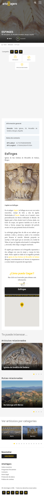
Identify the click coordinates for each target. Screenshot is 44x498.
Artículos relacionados (22, 67)
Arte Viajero (11, 4)
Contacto (5, 472)
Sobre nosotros (7, 467)
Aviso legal (5, 474)
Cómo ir (28, 59)
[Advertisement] (22, 94)
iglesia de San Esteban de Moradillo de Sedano (23, 257)
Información (15, 59)
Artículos (10, 44)
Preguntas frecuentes (9, 470)
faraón (17, 215)
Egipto (16, 210)
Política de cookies (8, 479)
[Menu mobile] (39, 3)
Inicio (5, 44)
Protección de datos (8, 477)
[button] (22, 305)
